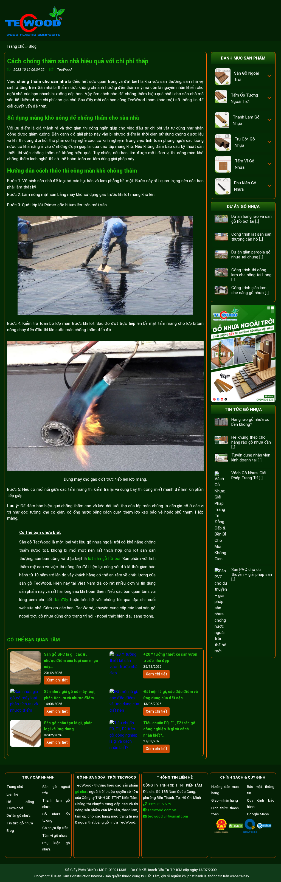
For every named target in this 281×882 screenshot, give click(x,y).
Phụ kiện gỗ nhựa (245, 186)
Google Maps (258, 814)
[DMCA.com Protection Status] (236, 826)
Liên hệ (12, 794)
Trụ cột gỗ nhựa (245, 142)
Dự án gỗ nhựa (243, 206)
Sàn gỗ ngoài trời (246, 76)
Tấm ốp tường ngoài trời (244, 98)
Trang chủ (15, 786)
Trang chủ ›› (17, 46)
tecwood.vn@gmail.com (168, 816)
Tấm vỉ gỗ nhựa (244, 164)
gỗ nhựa (81, 791)
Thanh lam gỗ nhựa (246, 120)
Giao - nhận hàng (224, 800)
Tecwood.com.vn (161, 810)
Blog (32, 46)
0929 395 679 (159, 804)
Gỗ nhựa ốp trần (55, 827)
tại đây (61, 599)
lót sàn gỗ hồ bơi (104, 558)
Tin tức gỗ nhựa (243, 409)
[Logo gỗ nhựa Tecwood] (35, 35)
